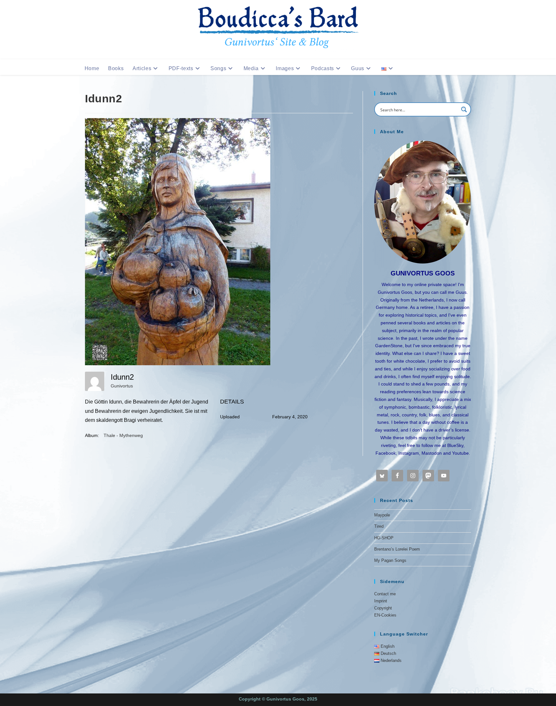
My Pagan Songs (390, 560)
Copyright (383, 608)
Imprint (380, 601)
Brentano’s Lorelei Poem (397, 549)
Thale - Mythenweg (123, 435)
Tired (379, 526)
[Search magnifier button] (463, 109)
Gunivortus (122, 385)
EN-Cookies (385, 615)
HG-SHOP (384, 537)
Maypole (382, 515)
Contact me (385, 593)
